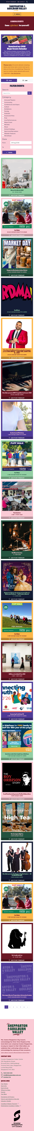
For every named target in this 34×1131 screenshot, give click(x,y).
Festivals (7, 113)
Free (5, 118)
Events (3, 1092)
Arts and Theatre (9, 100)
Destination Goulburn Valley (10, 1106)
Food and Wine (9, 116)
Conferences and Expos (11, 104)
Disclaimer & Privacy (7, 1097)
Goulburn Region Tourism (9, 1104)
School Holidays (9, 129)
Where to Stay (5, 1090)
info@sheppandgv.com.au (12, 1075)
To (3, 147)
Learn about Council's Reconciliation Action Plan (15, 1052)
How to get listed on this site (10, 1099)
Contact (22, 2)
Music (6, 127)
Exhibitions (7, 109)
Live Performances (10, 120)
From (4, 142)
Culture (6, 107)
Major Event (8, 122)
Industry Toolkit (6, 1101)
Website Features (9, 133)
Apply (10, 152)
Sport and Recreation (11, 131)
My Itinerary (12, 2)
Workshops (7, 136)
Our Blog (4, 1094)
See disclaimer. (16, 73)
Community (8, 102)
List (26, 80)
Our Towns (4, 1084)
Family (6, 111)
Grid (10, 80)
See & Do (4, 1086)
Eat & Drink (4, 1088)
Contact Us (7, 1077)
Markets (7, 124)
